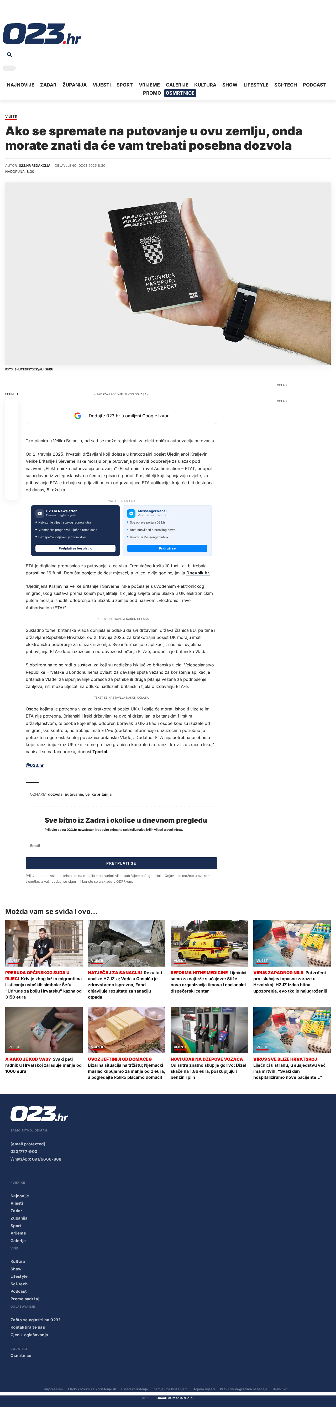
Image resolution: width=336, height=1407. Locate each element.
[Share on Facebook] (11, 405)
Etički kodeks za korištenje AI (92, 1389)
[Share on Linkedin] (11, 443)
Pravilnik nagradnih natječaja (243, 1389)
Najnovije (19, 1195)
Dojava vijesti (204, 1389)
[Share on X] (11, 418)
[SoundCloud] (39, 13)
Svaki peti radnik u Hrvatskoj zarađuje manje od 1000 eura (43, 1065)
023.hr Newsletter (61, 511)
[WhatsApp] (47, 13)
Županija (19, 1218)
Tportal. (100, 751)
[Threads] (55, 13)
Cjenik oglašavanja (29, 1334)
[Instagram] (22, 13)
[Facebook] (6, 13)
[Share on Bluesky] (11, 481)
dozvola (55, 794)
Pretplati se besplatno (75, 548)
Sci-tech (19, 1283)
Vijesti (11, 116)
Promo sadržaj (24, 1298)
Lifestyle (19, 1276)
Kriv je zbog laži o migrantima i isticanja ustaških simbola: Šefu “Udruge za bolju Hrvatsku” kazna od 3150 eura (43, 988)
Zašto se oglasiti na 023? (35, 1319)
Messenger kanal (152, 511)
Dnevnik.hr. (198, 572)
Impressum (53, 1389)
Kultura (17, 1261)
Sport (16, 1225)
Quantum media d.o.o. (175, 1398)
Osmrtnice (21, 1355)
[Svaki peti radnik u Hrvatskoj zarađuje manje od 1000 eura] (44, 1030)
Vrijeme (18, 1233)
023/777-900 (23, 1151)
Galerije (18, 1240)
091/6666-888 (47, 1159)
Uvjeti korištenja (134, 1389)
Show (16, 1268)
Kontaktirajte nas (27, 1327)
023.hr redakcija (34, 166)
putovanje (74, 794)
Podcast (18, 1291)
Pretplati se (121, 863)
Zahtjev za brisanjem (170, 1389)
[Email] (11, 493)
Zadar (16, 1210)
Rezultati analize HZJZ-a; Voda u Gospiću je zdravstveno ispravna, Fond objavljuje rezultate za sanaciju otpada (125, 985)
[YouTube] (14, 13)
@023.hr (35, 765)
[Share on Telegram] (11, 456)
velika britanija (98, 794)
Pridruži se (167, 548)
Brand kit (280, 1389)
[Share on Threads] (11, 468)
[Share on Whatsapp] (11, 430)
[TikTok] (30, 13)
